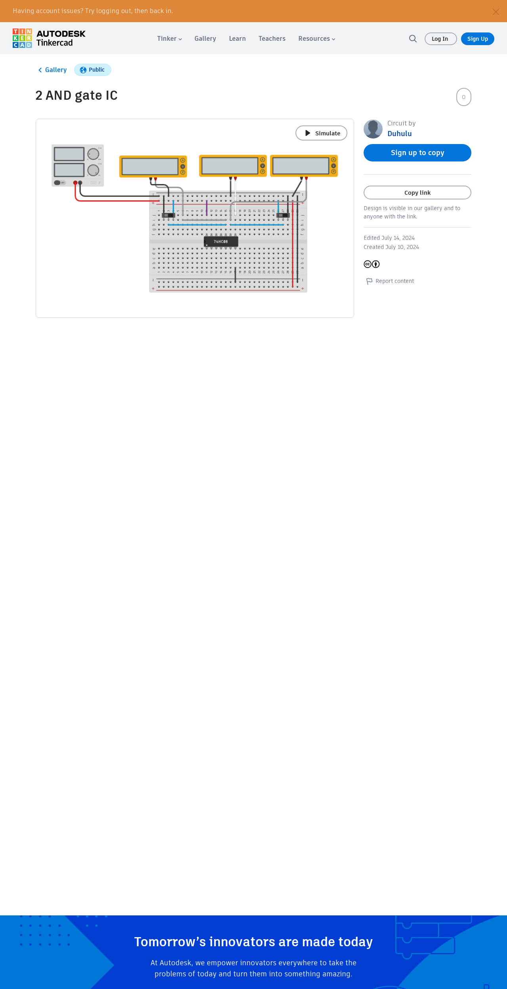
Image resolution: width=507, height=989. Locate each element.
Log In (441, 39)
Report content (394, 281)
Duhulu (399, 134)
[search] (413, 38)
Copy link (417, 192)
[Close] (496, 11)
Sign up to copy (417, 153)
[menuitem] (169, 38)
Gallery (56, 69)
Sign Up (477, 39)
